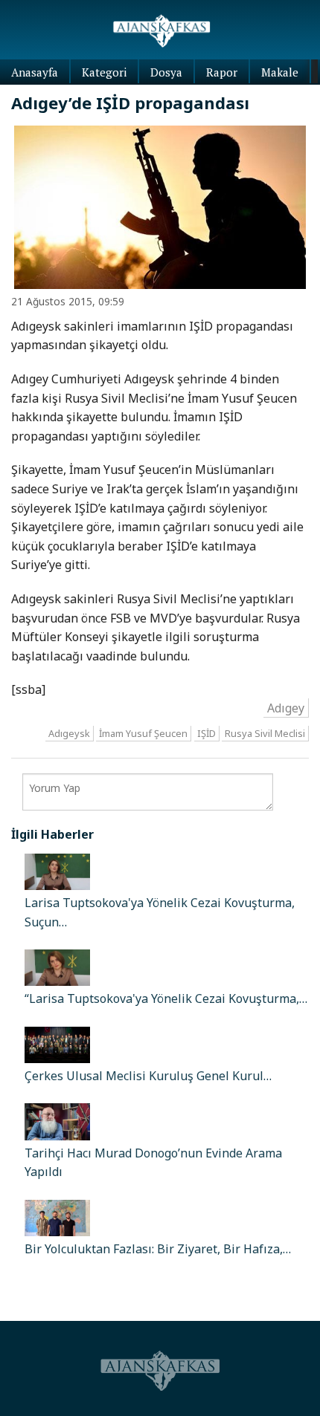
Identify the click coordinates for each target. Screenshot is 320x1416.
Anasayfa (34, 72)
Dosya (166, 72)
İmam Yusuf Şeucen (143, 733)
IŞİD (206, 733)
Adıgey (285, 707)
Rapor (221, 72)
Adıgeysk (69, 733)
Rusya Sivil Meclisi (265, 733)
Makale (279, 72)
